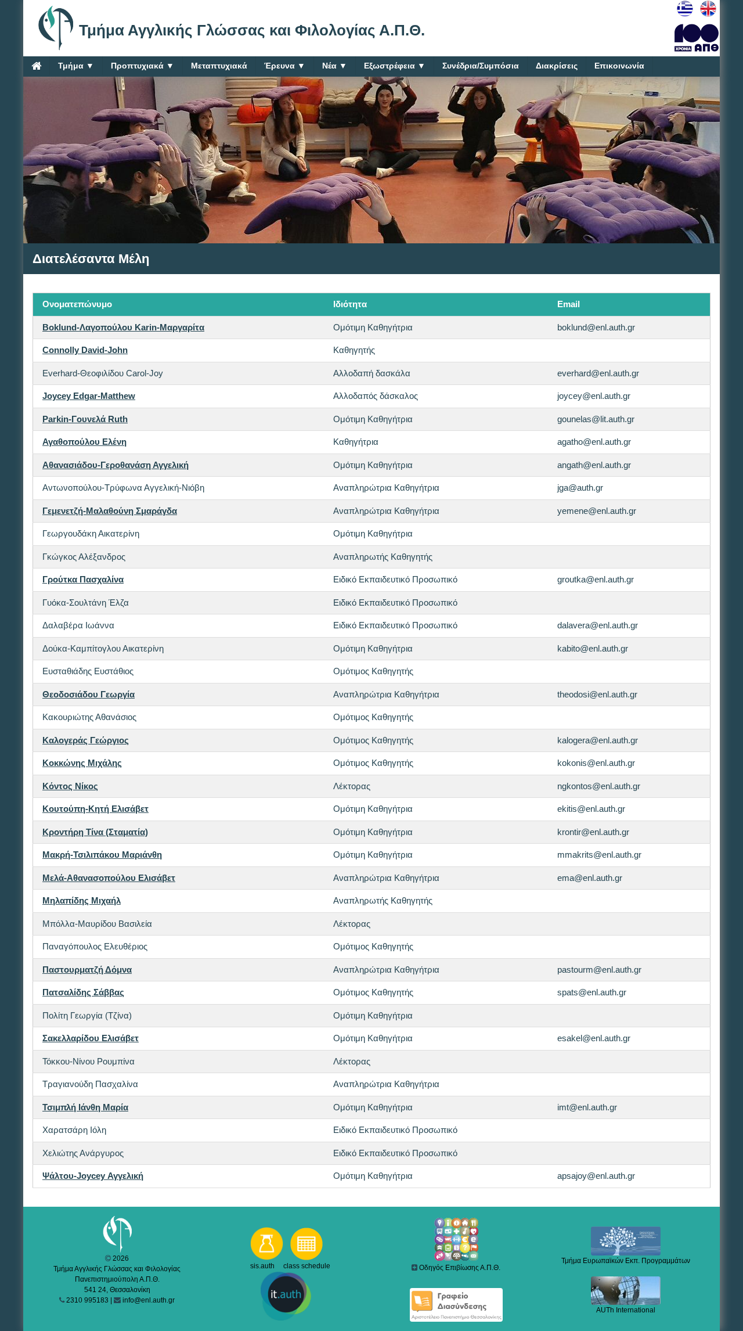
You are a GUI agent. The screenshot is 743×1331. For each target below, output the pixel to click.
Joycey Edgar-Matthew (88, 396)
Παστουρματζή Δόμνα (87, 969)
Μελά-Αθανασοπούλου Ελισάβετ (108, 878)
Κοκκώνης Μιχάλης (82, 763)
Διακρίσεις (557, 65)
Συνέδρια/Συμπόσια (480, 65)
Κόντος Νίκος (70, 786)
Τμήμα (76, 65)
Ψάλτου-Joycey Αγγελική (92, 1176)
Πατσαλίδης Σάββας (83, 992)
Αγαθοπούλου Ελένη (84, 442)
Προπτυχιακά (142, 65)
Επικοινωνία (619, 65)
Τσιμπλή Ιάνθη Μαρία (85, 1107)
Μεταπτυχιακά (219, 65)
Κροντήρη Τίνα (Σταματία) (95, 832)
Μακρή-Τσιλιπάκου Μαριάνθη (102, 854)
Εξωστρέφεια (394, 65)
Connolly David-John (85, 350)
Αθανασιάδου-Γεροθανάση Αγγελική (115, 465)
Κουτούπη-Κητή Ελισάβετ (95, 809)
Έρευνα (284, 65)
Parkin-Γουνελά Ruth (85, 419)
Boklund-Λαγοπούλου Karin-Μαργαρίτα (123, 327)
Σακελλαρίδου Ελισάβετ (90, 1038)
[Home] (36, 65)
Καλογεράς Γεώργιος (85, 740)
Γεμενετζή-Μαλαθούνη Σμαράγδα (109, 511)
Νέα (334, 65)
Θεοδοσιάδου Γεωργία (88, 694)
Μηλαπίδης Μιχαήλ (81, 900)
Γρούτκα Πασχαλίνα (83, 579)
